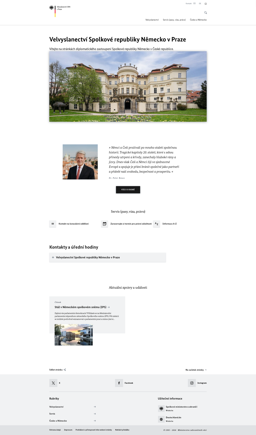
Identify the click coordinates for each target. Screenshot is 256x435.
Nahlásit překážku (122, 430)
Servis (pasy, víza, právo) (174, 19)
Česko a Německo (198, 19)
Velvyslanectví (152, 19)
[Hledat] (205, 11)
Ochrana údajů (55, 430)
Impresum (68, 430)
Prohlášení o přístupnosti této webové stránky (94, 430)
